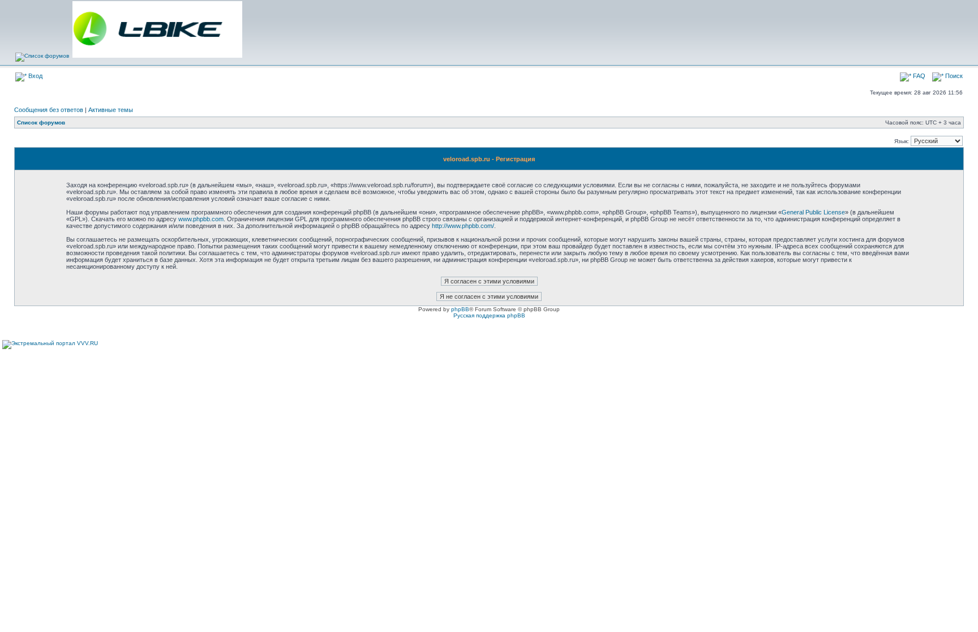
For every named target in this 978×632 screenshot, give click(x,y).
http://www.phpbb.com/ (463, 225)
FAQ (918, 75)
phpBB (460, 309)
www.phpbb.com (201, 219)
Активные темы (110, 109)
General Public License (813, 212)
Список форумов (41, 122)
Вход (34, 75)
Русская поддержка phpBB (489, 315)
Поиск (953, 75)
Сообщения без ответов (48, 109)
